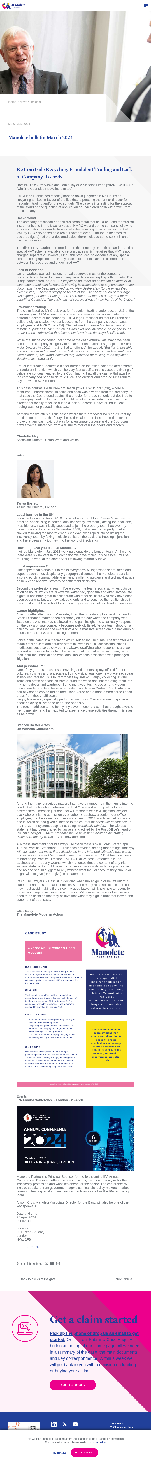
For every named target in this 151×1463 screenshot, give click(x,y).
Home (12, 101)
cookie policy (98, 1442)
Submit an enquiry (72, 1385)
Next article (124, 1279)
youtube (75, 1424)
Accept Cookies (84, 1452)
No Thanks (59, 1453)
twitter (64, 1424)
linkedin (54, 1424)
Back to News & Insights (37, 1279)
